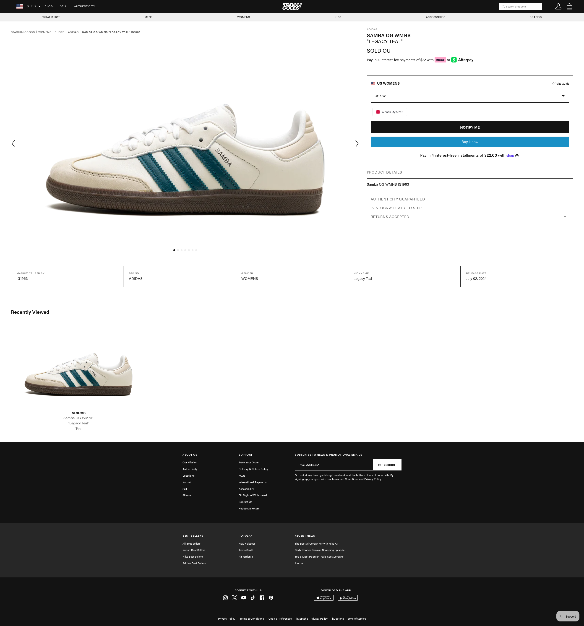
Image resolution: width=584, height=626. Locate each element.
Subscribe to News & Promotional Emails (328, 455)
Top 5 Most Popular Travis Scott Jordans (319, 556)
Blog (49, 6)
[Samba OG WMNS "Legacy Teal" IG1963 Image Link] (78, 367)
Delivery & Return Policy (253, 469)
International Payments (253, 482)
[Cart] (569, 6)
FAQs (242, 475)
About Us (189, 455)
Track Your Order (249, 462)
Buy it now (469, 142)
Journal (186, 482)
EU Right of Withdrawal (253, 495)
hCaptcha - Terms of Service (349, 618)
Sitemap (187, 495)
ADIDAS (79, 412)
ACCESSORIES (435, 17)
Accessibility (246, 489)
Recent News (305, 536)
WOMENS (243, 17)
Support (246, 455)
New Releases (247, 543)
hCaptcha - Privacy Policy (312, 618)
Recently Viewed (30, 312)
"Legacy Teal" (78, 423)
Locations (188, 475)
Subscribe (387, 464)
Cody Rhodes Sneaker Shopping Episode (319, 550)
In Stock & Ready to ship (396, 207)
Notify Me (470, 127)
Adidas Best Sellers (194, 563)
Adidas (73, 32)
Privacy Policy (226, 618)
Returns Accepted (390, 216)
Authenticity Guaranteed (398, 199)
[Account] (558, 6)
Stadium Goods (23, 32)
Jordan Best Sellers (193, 550)
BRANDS (536, 17)
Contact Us (245, 502)
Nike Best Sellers (192, 556)
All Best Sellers (191, 543)
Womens (44, 32)
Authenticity (84, 6)
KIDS (338, 17)
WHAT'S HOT (51, 17)
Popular (246, 536)
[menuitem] (48, 6)
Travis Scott (246, 550)
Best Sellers (192, 536)
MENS (149, 17)
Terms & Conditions (252, 618)
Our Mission (189, 462)
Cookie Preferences (280, 618)
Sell (63, 6)
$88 (78, 428)
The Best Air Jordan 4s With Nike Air (316, 543)
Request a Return (249, 508)
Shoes (59, 32)
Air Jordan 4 (246, 556)
